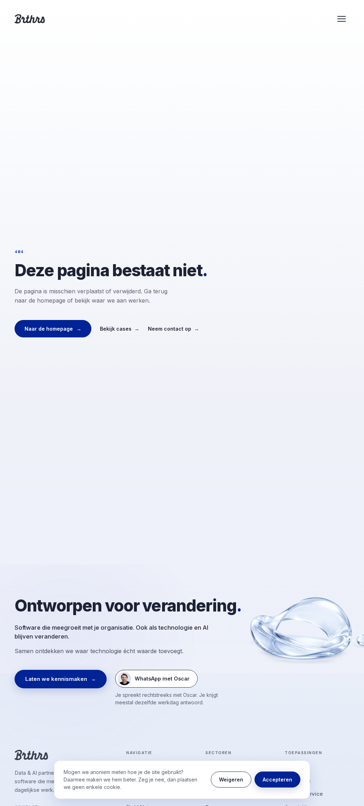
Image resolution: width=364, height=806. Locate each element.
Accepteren (277, 779)
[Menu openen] (341, 19)
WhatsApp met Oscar (153, 680)
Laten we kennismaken (60, 679)
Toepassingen (303, 752)
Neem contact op (173, 329)
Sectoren (218, 752)
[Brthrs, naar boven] (30, 18)
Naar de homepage (53, 329)
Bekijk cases (119, 329)
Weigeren (231, 779)
